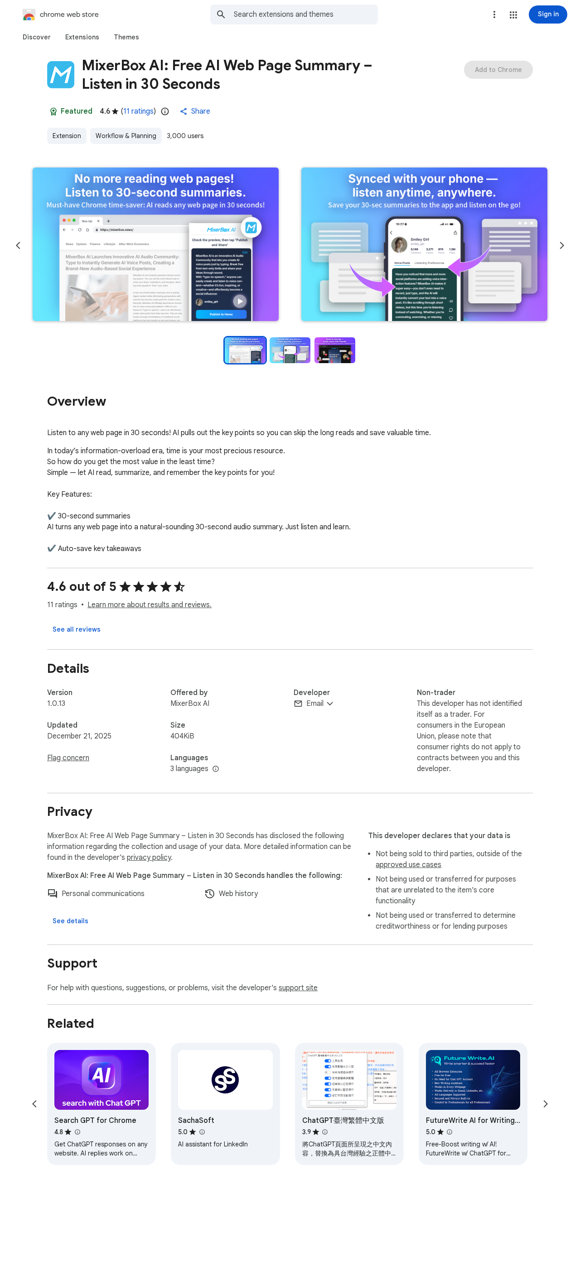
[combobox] (306, 14)
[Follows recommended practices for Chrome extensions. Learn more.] (53, 111)
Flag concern (68, 757)
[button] (513, 15)
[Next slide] (562, 245)
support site (298, 987)
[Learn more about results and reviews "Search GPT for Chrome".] (77, 1132)
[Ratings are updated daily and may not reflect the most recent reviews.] (165, 111)
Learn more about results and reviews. (149, 604)
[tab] (36, 37)
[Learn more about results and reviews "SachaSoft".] (202, 1132)
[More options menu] (494, 14)
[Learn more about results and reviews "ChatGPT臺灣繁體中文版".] (325, 1132)
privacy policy (149, 857)
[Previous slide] (18, 245)
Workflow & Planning (126, 136)
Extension (67, 136)
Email (315, 703)
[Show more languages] (215, 769)
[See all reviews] (76, 629)
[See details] (70, 921)
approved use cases (408, 864)
